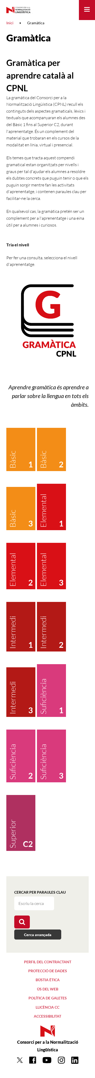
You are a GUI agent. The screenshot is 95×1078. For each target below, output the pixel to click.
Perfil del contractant (47, 962)
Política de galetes (47, 998)
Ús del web (47, 989)
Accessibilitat (47, 1016)
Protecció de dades (47, 971)
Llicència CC (47, 1007)
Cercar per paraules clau (40, 892)
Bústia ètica (48, 980)
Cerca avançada (37, 934)
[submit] (22, 922)
